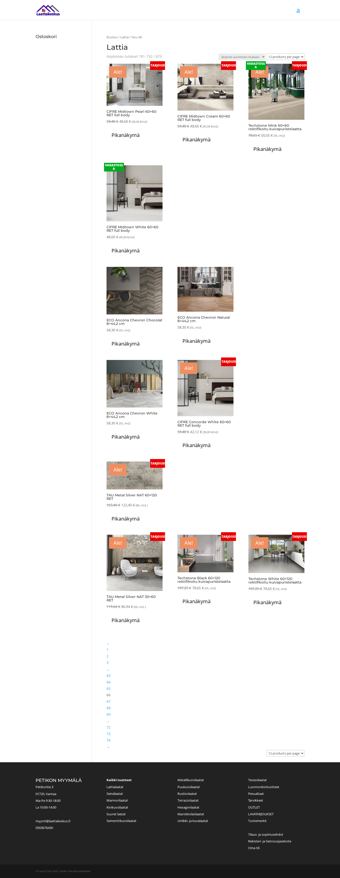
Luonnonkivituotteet (263, 787)
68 (109, 707)
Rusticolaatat (187, 793)
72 (109, 727)
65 (109, 688)
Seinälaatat (115, 793)
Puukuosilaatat (188, 787)
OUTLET (254, 807)
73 (109, 733)
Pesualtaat (256, 793)
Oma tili (254, 848)
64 (109, 682)
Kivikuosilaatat (117, 807)
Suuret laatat (116, 814)
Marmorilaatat (117, 800)
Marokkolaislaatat (190, 814)
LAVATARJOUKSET (261, 814)
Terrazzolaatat (188, 800)
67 (109, 701)
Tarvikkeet (255, 800)
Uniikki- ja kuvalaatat (192, 821)
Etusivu (112, 37)
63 (109, 675)
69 (109, 714)
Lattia (124, 37)
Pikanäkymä (126, 135)
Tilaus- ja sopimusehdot (265, 834)
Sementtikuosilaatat (121, 821)
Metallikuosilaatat (190, 780)
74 (109, 740)
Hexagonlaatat (188, 807)
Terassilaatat (257, 780)
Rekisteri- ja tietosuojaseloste (269, 841)
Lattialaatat (115, 787)
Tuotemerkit (257, 821)
